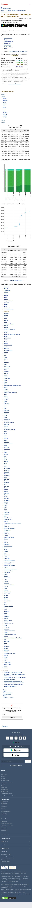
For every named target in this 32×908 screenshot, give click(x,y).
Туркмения (6, 611)
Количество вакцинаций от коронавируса (14, 682)
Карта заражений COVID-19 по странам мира (15, 677)
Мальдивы (6, 486)
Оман (5, 524)
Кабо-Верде (7, 419)
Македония (6, 479)
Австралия (6, 286)
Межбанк (3, 784)
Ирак (5, 406)
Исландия (6, 412)
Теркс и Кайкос (7, 600)
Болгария (6, 325)
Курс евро (3, 776)
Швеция (6, 648)
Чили (5, 644)
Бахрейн (6, 315)
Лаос (5, 456)
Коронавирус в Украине (9, 679)
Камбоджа (6, 424)
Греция (5, 380)
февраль (5, 100)
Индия (5, 401)
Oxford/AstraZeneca (8, 41)
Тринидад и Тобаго (8, 606)
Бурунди (6, 339)
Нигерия (6, 510)
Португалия (6, 544)
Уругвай (6, 621)
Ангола (5, 297)
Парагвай (6, 539)
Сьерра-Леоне (7, 591)
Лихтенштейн (7, 468)
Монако (5, 496)
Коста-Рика (6, 447)
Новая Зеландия (8, 517)
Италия (5, 415)
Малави (6, 480)
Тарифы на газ (4, 787)
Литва (5, 466)
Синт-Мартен (7, 577)
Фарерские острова (8, 623)
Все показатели (7, 8)
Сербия (5, 574)
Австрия (6, 288)
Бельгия (6, 320)
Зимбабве (6, 397)
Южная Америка (7, 694)
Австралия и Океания (8, 697)
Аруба (5, 306)
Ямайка (5, 666)
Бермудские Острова (9, 323)
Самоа (5, 556)
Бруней (5, 336)
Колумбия (6, 442)
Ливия (5, 464)
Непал (5, 507)
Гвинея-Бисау (7, 366)
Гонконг (5, 375)
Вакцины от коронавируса (10, 686)
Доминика (6, 390)
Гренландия (7, 378)
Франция (6, 632)
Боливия (6, 327)
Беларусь (6, 316)
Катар (5, 431)
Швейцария (6, 646)
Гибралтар (6, 371)
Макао (5, 477)
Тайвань (6, 597)
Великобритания (8, 345)
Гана (5, 360)
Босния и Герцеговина (9, 329)
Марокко (6, 489)
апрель (5, 103)
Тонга (5, 604)
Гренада (6, 376)
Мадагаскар (7, 475)
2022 (3, 96)
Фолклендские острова (9, 630)
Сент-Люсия (7, 572)
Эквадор (6, 651)
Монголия (6, 498)
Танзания (6, 599)
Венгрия (6, 346)
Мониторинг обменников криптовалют (9, 795)
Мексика (6, 491)
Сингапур (6, 576)
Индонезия (6, 403)
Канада (5, 427)
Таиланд (6, 595)
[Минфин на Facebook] (7, 738)
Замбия (5, 396)
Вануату (6, 343)
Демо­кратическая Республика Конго (12, 385)
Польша (6, 542)
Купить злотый (4, 830)
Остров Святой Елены (9, 528)
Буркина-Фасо (7, 338)
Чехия (5, 643)
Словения (6, 583)
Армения (6, 304)
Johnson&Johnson (8, 38)
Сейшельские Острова (9, 565)
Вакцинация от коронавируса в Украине (13, 684)
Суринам (6, 590)
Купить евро (3, 828)
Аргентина (6, 302)
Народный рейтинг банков (6, 793)
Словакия (6, 581)
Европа (5, 689)
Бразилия (6, 332)
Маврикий (6, 472)
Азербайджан (7, 290)
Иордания (6, 405)
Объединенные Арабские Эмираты (12, 523)
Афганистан (7, 307)
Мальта (5, 487)
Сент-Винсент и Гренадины (10, 569)
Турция (5, 613)
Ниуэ (5, 516)
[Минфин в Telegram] (11, 738)
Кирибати (6, 438)
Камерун (6, 426)
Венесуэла (6, 348)
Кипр (5, 434)
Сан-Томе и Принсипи (9, 560)
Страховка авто (4, 859)
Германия (6, 368)
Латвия (5, 457)
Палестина (6, 533)
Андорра (6, 299)
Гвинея (5, 364)
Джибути (6, 389)
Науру (5, 505)
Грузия (5, 382)
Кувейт (5, 452)
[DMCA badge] (16, 898)
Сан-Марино (7, 558)
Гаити (5, 355)
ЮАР (5, 660)
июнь (4, 107)
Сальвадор (6, 554)
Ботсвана (6, 330)
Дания (5, 383)
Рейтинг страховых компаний (7, 858)
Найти (27, 761)
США (5, 553)
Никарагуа (6, 514)
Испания (6, 413)
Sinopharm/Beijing (8, 46)
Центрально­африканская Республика (13, 637)
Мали (5, 484)
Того (5, 602)
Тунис (5, 609)
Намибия (6, 503)
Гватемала (6, 362)
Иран (5, 408)
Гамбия (5, 359)
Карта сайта (5, 726)
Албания (6, 292)
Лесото (5, 459)
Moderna (6, 39)
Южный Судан (7, 664)
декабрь (5, 117)
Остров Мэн (7, 526)
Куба (5, 450)
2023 (3, 120)
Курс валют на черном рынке (7, 825)
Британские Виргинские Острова (12, 334)
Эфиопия (6, 659)
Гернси (5, 369)
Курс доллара (4, 774)
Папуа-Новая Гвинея (9, 537)
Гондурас (6, 373)
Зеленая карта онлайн (6, 854)
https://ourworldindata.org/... (16, 280)
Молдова (6, 494)
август (4, 110)
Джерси (5, 387)
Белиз (5, 318)
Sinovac (5, 48)
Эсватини (6, 655)
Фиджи (5, 625)
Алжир (5, 293)
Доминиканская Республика (10, 392)
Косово (5, 445)
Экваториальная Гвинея (9, 653)
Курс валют (3, 772)
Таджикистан (7, 593)
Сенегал (6, 567)
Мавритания (7, 473)
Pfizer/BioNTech (7, 43)
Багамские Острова (8, 309)
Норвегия (6, 521)
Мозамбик (6, 493)
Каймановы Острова (9, 422)
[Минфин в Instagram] (20, 738)
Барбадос (6, 313)
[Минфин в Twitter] (16, 738)
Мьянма (6, 502)
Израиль (6, 399)
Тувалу (5, 607)
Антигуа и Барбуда (8, 300)
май (4, 105)
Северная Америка (8, 692)
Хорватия (6, 636)
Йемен (5, 417)
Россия (5, 547)
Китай (5, 440)
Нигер (5, 509)
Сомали (6, 586)
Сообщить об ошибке (16, 765)
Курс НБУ (3, 778)
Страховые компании (5, 861)
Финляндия (6, 629)
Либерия (6, 461)
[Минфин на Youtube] (24, 738)
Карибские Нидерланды (9, 429)
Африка (5, 695)
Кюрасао (6, 454)
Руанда (5, 549)
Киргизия (6, 436)
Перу (5, 540)
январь (5, 98)
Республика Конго (8, 546)
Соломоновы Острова (9, 584)
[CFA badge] (20, 868)
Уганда (5, 614)
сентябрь (5, 112)
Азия (4, 691)
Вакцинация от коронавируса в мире (13, 681)
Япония (5, 667)
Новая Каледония (8, 519)
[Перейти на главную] (4, 4)
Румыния (6, 551)
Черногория (7, 641)
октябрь (5, 114)
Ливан (5, 463)
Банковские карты (5, 780)
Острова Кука (7, 530)
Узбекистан (6, 616)
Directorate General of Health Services (18, 51)
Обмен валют (4, 821)
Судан (5, 588)
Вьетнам (6, 352)
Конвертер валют (4, 789)
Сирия (5, 579)
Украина (6, 618)
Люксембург (7, 470)
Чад (5, 639)
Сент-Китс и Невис (8, 570)
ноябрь (5, 116)
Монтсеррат (7, 500)
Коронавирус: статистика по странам (13, 672)
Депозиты (3, 785)
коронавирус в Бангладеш (14, 83)
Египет (5, 394)
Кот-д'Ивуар (7, 449)
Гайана (5, 357)
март (4, 102)
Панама (6, 535)
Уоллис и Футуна (8, 620)
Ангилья (6, 295)
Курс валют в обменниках (6, 823)
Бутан (5, 341)
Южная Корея (7, 662)
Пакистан (6, 532)
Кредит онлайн (4, 791)
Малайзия (6, 482)
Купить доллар (4, 827)
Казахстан (6, 420)
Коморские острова (8, 443)
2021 (3, 94)
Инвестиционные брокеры (6, 782)
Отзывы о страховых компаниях (8, 856)
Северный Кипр (7, 563)
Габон (5, 353)
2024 (3, 122)
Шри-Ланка (6, 650)
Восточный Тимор (8, 350)
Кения (5, 433)
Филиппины (6, 627)
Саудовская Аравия (8, 562)
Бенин (5, 322)
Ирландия (6, 410)
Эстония (6, 657)
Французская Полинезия (10, 634)
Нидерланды (7, 512)
